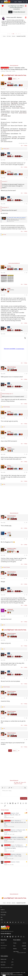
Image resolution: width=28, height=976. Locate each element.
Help (1, 917)
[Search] (26, 1)
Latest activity (3, 947)
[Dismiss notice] (25, 6)
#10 (26, 417)
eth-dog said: (4, 207)
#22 (26, 678)
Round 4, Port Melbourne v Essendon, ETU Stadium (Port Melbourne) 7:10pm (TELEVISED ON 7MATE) (15, 846)
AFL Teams (21, 782)
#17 (26, 578)
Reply (26, 145)
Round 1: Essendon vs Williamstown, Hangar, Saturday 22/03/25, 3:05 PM (15, 822)
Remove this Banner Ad (14, 65)
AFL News (16, 782)
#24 (26, 717)
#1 (26, 88)
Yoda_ (5, 816)
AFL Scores (19, 783)
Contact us (3, 909)
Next (14, 78)
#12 (26, 454)
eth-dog (3, 71)
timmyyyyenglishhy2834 (21, 952)
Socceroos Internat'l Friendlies (13, 23)
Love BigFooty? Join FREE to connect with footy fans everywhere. (16, 7)
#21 (26, 660)
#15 (26, 538)
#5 (26, 272)
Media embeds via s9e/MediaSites (17, 974)
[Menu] (1, 1)
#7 (26, 333)
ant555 (5, 863)
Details (11, 973)
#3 (26, 177)
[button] (2, 788)
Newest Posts (4, 940)
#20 (26, 640)
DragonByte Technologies (5, 973)
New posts (2, 942)
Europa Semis (19, 21)
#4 (26, 203)
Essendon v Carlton (15, 862)
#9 (26, 390)
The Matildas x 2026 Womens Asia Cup (13, 21)
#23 (26, 698)
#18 (26, 594)
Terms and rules (3, 912)
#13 (26, 472)
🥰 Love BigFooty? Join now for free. (14, 75)
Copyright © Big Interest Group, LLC (7, 931)
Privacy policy (3, 914)
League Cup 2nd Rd (10, 21)
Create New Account (19, 12)
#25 (26, 739)
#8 (26, 373)
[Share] (25, 89)
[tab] (8, 34)
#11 (26, 437)
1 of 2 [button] (10, 78)
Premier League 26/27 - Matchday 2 (14, 17)
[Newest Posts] (23, 1)
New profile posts (4, 945)
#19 (26, 616)
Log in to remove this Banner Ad (14, 263)
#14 (26, 522)
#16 (26, 555)
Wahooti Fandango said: (6, 393)
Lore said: (4, 181)
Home (2, 919)
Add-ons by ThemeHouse (5, 974)
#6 (26, 295)
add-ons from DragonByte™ (16, 972)
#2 (26, 159)
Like (22, 145)
